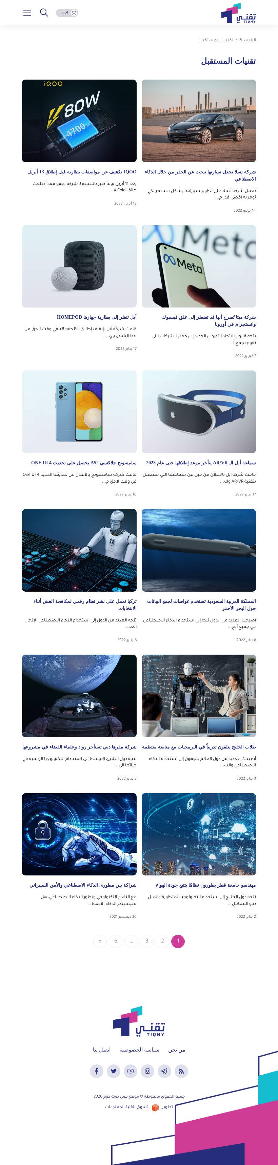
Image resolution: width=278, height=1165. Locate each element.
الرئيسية (248, 40)
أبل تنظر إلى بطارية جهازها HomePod (97, 317)
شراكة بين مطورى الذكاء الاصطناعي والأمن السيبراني (83, 885)
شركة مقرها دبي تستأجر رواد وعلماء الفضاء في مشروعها (79, 746)
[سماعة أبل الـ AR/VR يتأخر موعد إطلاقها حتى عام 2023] (199, 411)
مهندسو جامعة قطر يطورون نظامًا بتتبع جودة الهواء (206, 885)
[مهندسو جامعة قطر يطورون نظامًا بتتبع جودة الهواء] (199, 834)
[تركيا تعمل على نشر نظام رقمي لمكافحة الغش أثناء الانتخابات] (79, 550)
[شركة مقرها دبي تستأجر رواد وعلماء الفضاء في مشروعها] (79, 696)
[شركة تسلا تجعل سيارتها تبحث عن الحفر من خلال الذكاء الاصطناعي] (199, 121)
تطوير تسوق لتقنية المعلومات (139, 1107)
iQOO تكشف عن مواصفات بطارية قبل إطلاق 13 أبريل (82, 171)
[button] (44, 13)
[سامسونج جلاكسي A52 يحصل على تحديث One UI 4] (79, 411)
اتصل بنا (102, 1050)
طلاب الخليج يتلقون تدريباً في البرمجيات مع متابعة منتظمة (199, 746)
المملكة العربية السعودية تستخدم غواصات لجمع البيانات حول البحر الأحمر (201, 605)
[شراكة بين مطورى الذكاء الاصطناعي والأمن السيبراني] (79, 834)
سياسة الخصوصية (139, 1050)
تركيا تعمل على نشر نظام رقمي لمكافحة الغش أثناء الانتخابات (85, 605)
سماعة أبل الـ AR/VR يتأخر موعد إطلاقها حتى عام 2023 (201, 462)
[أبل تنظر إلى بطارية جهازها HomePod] (79, 266)
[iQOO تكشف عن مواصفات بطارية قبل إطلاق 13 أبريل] (79, 121)
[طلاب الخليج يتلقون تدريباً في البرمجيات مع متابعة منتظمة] (199, 696)
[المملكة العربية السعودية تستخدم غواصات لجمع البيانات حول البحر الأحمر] (199, 550)
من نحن (176, 1050)
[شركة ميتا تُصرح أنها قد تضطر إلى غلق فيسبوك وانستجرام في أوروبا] (199, 266)
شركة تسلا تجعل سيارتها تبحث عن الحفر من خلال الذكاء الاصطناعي (200, 175)
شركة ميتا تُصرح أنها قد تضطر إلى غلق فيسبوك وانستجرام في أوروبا (209, 321)
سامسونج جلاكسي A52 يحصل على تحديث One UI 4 (84, 462)
